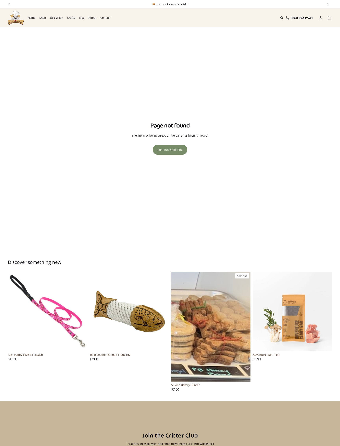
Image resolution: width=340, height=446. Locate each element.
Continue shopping (170, 150)
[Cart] (329, 17)
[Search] (281, 17)
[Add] (81, 345)
